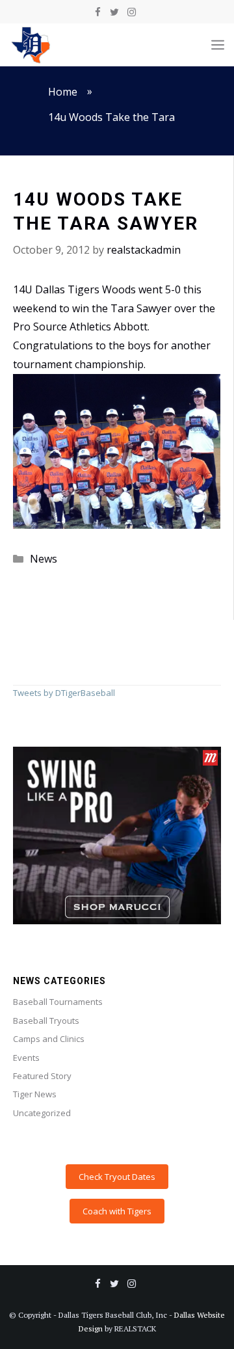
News (43, 559)
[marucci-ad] (117, 921)
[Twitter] (114, 12)
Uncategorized (42, 1113)
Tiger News (35, 1094)
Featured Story (42, 1076)
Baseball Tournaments (58, 1002)
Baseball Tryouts (46, 1020)
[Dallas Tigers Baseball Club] (31, 45)
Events (26, 1057)
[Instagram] (131, 12)
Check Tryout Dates (117, 1176)
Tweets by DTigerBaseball (64, 693)
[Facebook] (97, 12)
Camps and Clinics (48, 1039)
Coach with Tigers (117, 1211)
